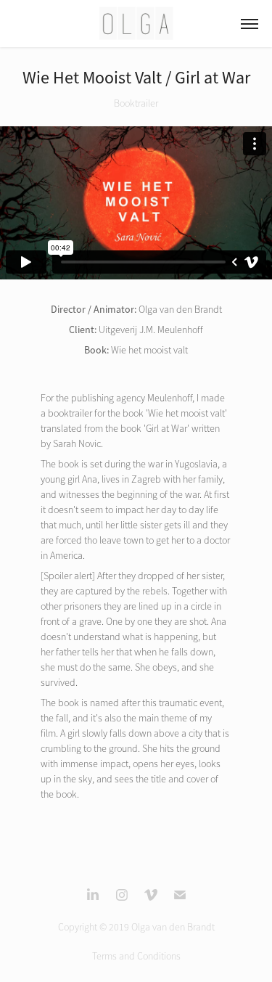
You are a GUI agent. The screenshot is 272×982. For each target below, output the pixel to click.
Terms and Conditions (136, 956)
